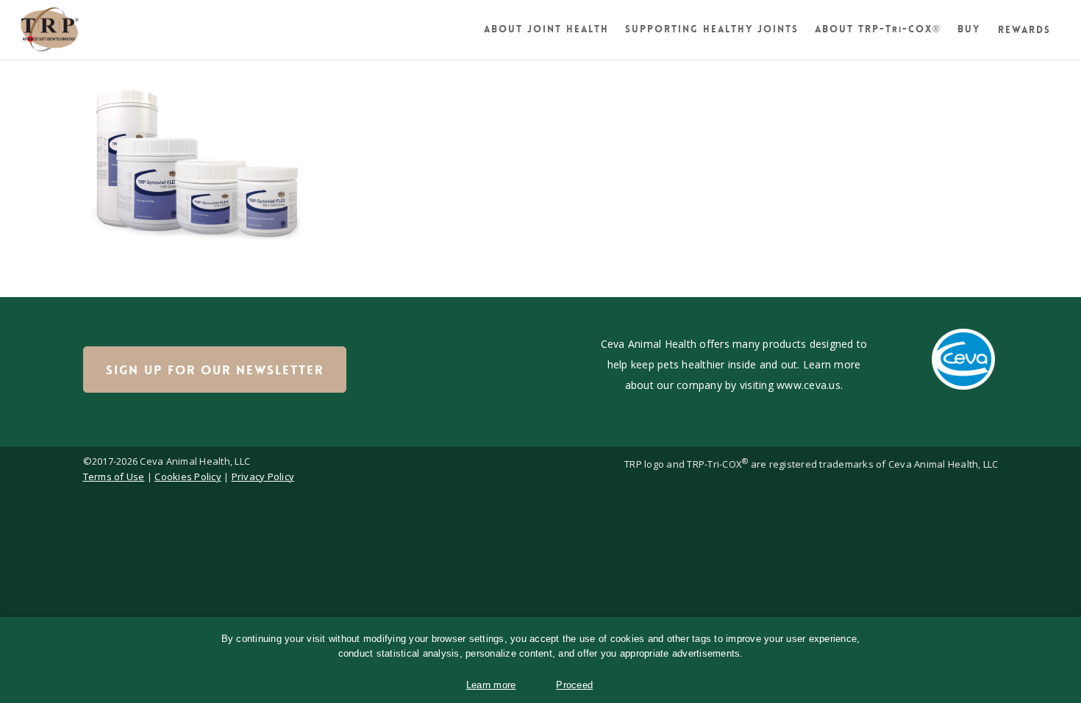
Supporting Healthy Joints (712, 29)
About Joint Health (546, 29)
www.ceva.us (809, 385)
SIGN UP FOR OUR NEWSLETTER (215, 370)
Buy (968, 29)
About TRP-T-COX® (878, 29)
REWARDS (1024, 30)
